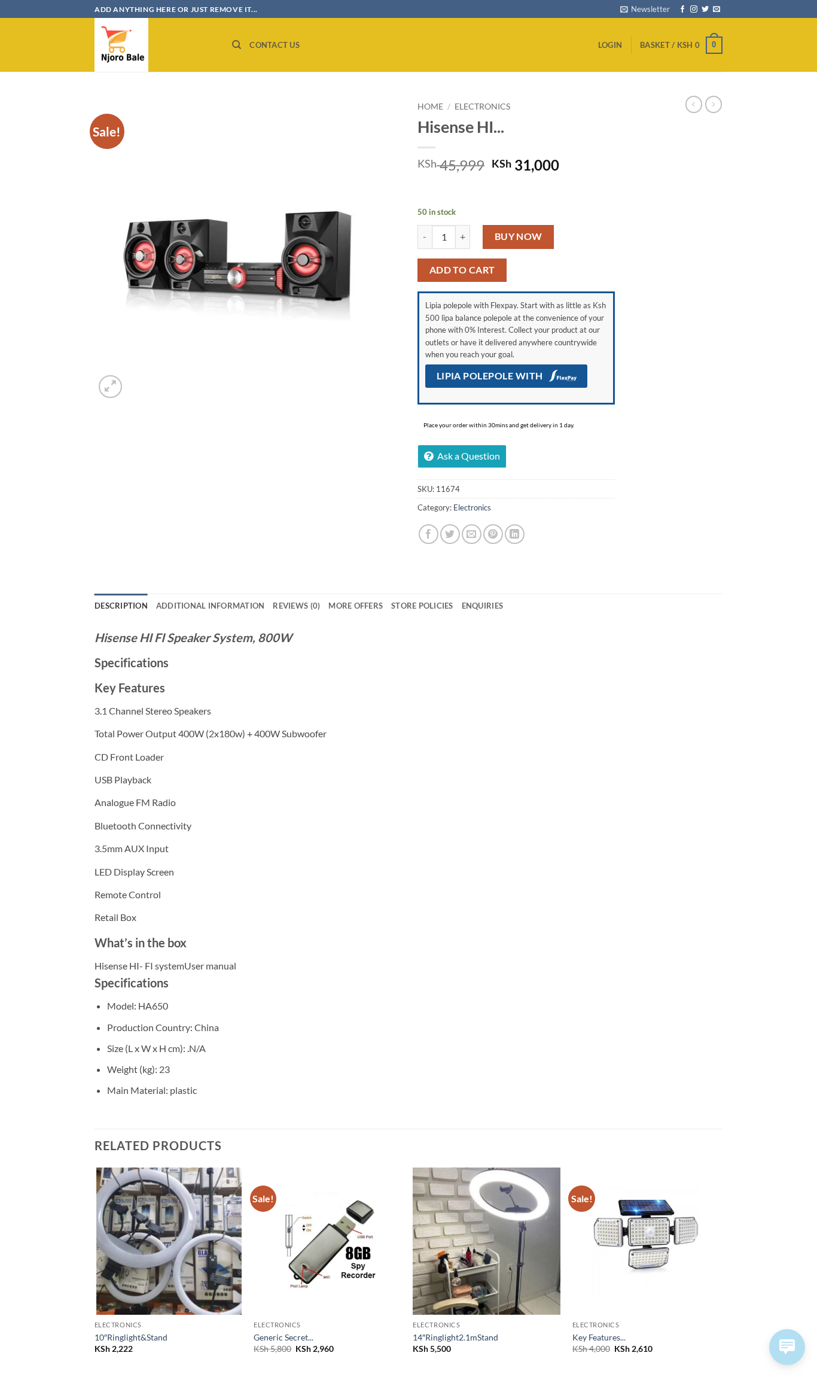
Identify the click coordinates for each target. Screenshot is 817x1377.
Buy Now (518, 236)
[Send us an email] (716, 9)
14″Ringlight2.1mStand (455, 1337)
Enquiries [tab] (482, 605)
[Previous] (95, 1271)
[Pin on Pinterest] (493, 534)
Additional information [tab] (210, 605)
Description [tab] (121, 605)
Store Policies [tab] (422, 605)
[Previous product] (713, 104)
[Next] (719, 1271)
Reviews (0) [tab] (296, 605)
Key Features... (599, 1337)
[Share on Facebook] (428, 534)
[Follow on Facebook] (682, 9)
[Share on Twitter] (450, 534)
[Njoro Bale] (154, 45)
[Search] (236, 45)
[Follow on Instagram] (693, 9)
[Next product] (693, 104)
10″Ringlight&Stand (130, 1337)
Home (430, 106)
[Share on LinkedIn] (515, 534)
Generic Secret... (283, 1337)
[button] (645, 9)
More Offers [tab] (355, 605)
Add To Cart (462, 270)
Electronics (482, 106)
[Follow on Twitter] (705, 9)
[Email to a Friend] (471, 534)
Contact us (274, 45)
